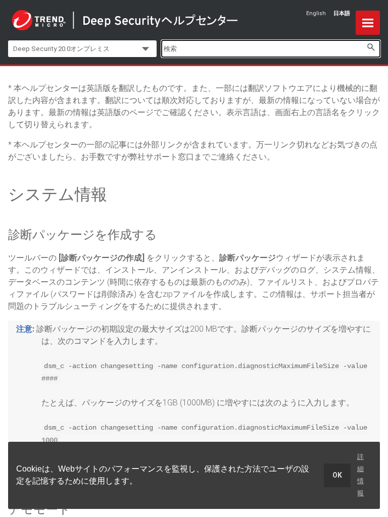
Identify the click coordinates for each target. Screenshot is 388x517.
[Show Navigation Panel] (368, 23)
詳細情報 (360, 475)
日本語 (341, 13)
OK (337, 475)
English (316, 13)
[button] (371, 47)
